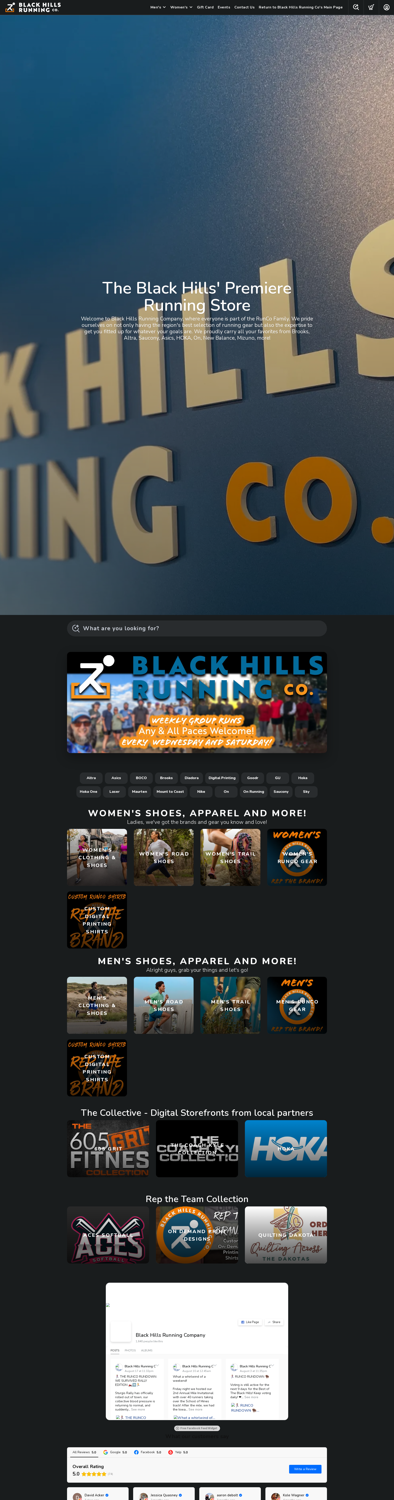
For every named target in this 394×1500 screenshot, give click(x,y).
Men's (155, 7)
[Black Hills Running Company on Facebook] (121, 1331)
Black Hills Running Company (170, 1335)
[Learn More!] (197, 702)
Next (319, 701)
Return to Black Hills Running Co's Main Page (301, 7)
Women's (179, 7)
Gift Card (205, 7)
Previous (74, 701)
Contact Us (244, 7)
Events (224, 7)
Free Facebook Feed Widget (198, 1428)
